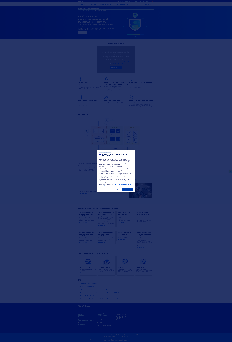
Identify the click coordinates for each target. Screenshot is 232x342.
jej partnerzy (108, 157)
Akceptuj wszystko (127, 189)
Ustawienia (117, 189)
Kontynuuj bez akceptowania (105, 152)
